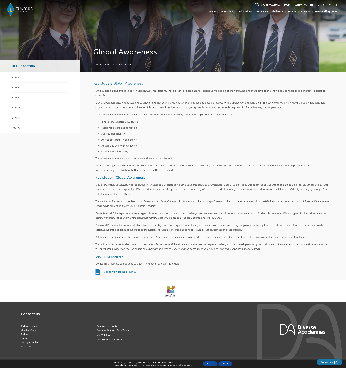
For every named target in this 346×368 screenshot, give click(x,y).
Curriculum (262, 11)
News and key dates (326, 11)
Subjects (107, 65)
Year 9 (15, 97)
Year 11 (16, 118)
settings (188, 365)
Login (287, 5)
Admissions (245, 11)
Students (305, 11)
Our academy (227, 11)
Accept (210, 363)
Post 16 (16, 128)
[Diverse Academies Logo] (20, 9)
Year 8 (15, 87)
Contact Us (301, 5)
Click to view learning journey (120, 271)
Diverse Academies (270, 5)
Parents (292, 11)
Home (212, 11)
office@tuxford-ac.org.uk (109, 339)
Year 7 (15, 77)
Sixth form (278, 11)
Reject (225, 363)
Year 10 (16, 107)
